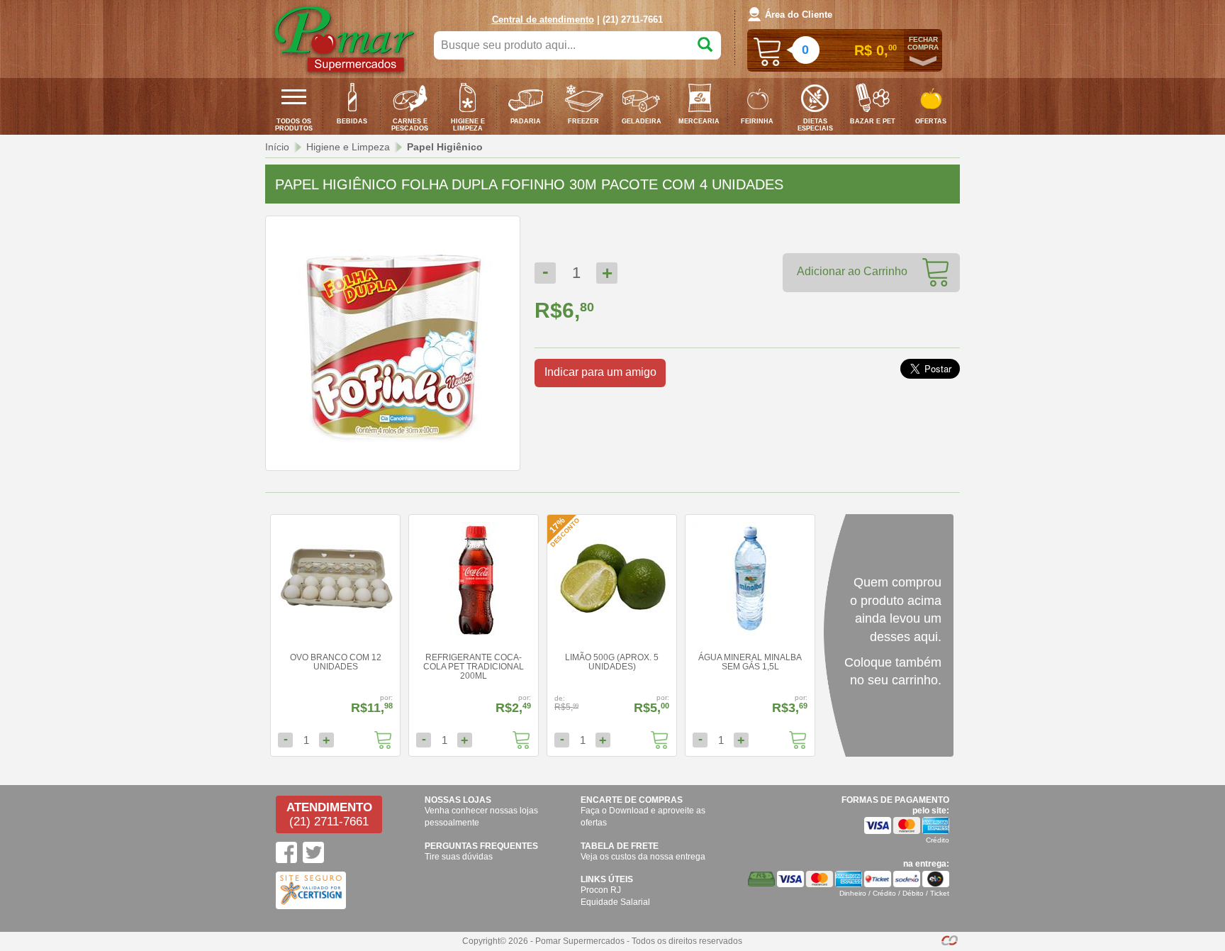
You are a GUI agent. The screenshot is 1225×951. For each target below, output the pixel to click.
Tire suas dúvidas (459, 857)
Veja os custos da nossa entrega (643, 857)
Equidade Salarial (615, 902)
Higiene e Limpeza (348, 146)
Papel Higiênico (445, 146)
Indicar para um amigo (600, 372)
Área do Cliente (798, 14)
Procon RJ (601, 890)
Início (277, 146)
